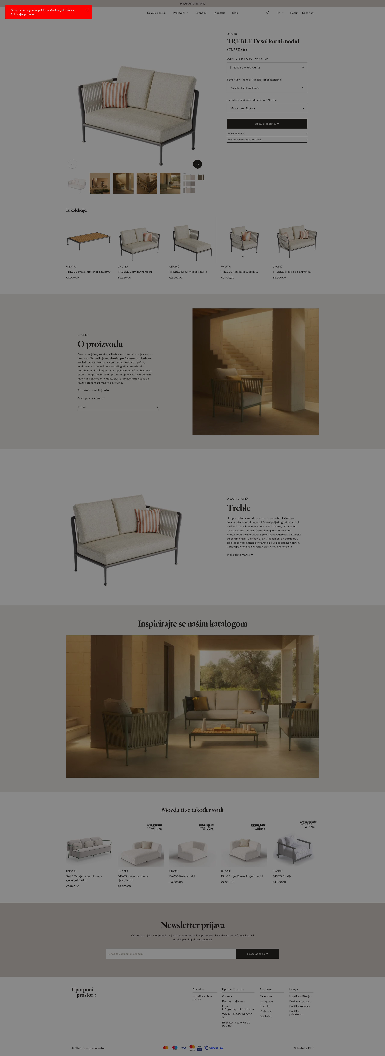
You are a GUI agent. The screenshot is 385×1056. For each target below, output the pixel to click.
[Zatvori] (87, 10)
